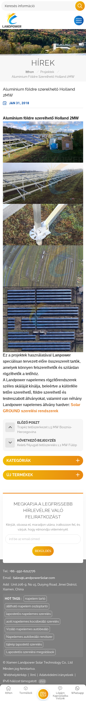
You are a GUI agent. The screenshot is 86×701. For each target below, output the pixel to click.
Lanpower (62, 355)
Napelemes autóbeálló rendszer (29, 637)
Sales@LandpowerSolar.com (34, 578)
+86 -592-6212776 (22, 571)
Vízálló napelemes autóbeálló (27, 629)
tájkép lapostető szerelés (24, 644)
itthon (30, 72)
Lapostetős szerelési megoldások (30, 652)
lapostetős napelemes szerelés (28, 614)
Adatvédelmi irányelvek (56, 675)
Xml (33, 675)
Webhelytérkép (15, 675)
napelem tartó (35, 598)
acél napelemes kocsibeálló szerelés (32, 621)
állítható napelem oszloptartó (27, 606)
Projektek (47, 72)
